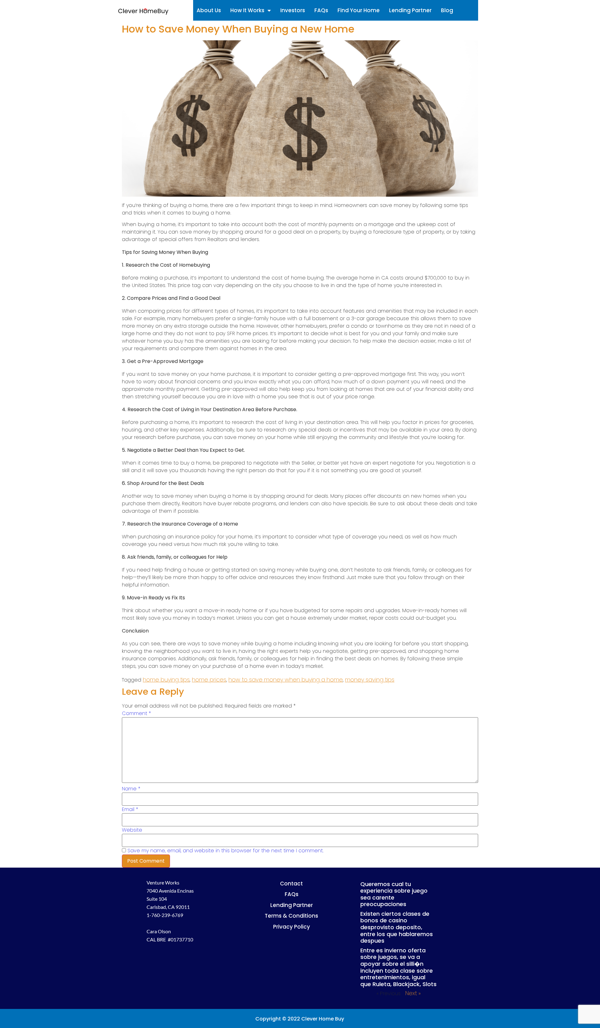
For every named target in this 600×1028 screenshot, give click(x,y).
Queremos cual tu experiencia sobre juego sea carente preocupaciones (394, 894)
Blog (447, 10)
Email (130, 809)
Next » (413, 993)
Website (132, 830)
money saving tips (369, 679)
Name (131, 788)
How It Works (247, 10)
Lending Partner (410, 10)
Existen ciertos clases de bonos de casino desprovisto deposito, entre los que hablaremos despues (396, 927)
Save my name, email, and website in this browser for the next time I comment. (225, 850)
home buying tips (166, 679)
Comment (136, 713)
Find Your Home (359, 10)
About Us (209, 10)
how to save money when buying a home (285, 679)
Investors (292, 10)
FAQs (321, 10)
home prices (209, 679)
